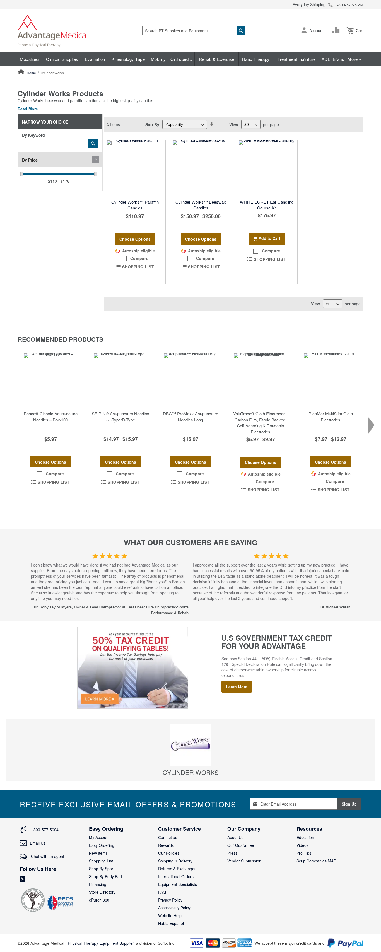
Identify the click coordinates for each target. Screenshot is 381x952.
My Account (99, 837)
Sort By (152, 124)
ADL (326, 59)
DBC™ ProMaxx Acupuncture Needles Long (190, 416)
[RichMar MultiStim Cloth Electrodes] (330, 380)
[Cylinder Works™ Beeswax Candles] (200, 168)
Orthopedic (181, 59)
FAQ (162, 892)
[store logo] (52, 31)
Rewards (166, 845)
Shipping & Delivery (175, 861)
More (353, 59)
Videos (302, 845)
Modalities (30, 59)
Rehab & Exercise (216, 59)
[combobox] (193, 30)
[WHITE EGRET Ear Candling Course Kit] (266, 168)
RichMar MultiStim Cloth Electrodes (330, 416)
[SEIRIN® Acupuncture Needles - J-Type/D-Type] (120, 380)
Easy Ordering (101, 845)
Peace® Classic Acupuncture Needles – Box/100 (51, 416)
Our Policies (168, 853)
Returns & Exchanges (177, 868)
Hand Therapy (256, 59)
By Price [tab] (30, 160)
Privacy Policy (170, 900)
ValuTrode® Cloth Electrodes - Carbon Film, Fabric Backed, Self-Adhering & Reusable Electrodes (260, 422)
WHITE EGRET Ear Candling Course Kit (266, 205)
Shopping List (101, 861)
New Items (98, 853)
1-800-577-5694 (349, 5)
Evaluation (95, 59)
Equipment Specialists (177, 884)
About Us (235, 837)
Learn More (236, 687)
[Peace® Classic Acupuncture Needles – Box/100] (50, 380)
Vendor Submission (244, 861)
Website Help (170, 915)
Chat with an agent (47, 856)
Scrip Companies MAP (316, 861)
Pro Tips (303, 853)
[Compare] (337, 30)
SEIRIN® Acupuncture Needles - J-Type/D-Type (120, 416)
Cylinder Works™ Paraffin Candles (135, 205)
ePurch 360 (99, 900)
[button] (304, 30)
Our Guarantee (240, 845)
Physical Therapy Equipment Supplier (101, 943)
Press (232, 853)
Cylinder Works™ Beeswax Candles (200, 205)
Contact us (167, 837)
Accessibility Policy (174, 907)
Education (305, 837)
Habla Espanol (171, 923)
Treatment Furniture (297, 59)
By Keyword (33, 135)
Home (32, 72)
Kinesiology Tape (128, 59)
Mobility (158, 59)
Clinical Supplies (62, 59)
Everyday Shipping (309, 4)
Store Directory (102, 892)
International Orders (176, 876)
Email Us (37, 843)
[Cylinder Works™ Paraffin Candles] (134, 168)
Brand (338, 59)
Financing (97, 884)
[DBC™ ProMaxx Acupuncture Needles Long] (190, 380)
